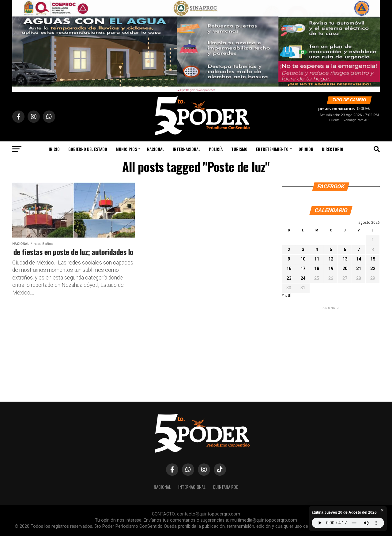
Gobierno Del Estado (87, 149)
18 (316, 268)
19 (330, 268)
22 (372, 268)
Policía (216, 149)
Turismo (239, 149)
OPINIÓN (306, 149)
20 (344, 268)
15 (372, 259)
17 (302, 268)
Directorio (332, 149)
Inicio (54, 149)
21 (358, 268)
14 (358, 259)
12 (330, 259)
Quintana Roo (225, 487)
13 (344, 259)
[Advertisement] (331, 349)
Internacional (186, 149)
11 (316, 259)
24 (302, 278)
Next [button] (372, 44)
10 (302, 259)
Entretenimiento (272, 149)
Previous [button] (19, 44)
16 (288, 268)
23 (288, 278)
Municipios (126, 149)
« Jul (287, 295)
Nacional (155, 149)
